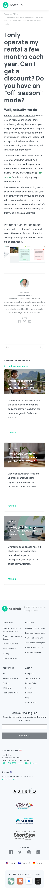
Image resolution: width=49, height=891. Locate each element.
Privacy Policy (31, 683)
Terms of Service (32, 678)
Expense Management (35, 633)
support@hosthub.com (28, 763)
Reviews (29, 693)
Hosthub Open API (33, 652)
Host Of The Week (10, 693)
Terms (35, 610)
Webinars (7, 688)
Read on (12, 433)
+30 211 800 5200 (9, 779)
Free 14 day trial (10, 658)
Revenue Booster (10, 644)
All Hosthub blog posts (16, 366)
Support (28, 688)
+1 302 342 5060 (9, 763)
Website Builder (9, 648)
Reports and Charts (34, 647)
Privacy (27, 610)
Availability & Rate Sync (35, 628)
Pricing (6, 653)
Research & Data (10, 678)
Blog (27, 697)
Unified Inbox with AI (34, 638)
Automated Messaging (35, 642)
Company (29, 673)
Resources (8, 14)
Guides (6, 683)
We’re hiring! (30, 702)
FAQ (16, 14)
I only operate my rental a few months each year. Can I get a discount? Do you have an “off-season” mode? (24, 20)
